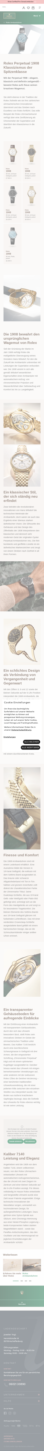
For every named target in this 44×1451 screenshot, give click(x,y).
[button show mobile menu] (39, 8)
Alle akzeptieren (30, 748)
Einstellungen (10, 737)
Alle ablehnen (31, 742)
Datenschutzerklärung (21, 730)
